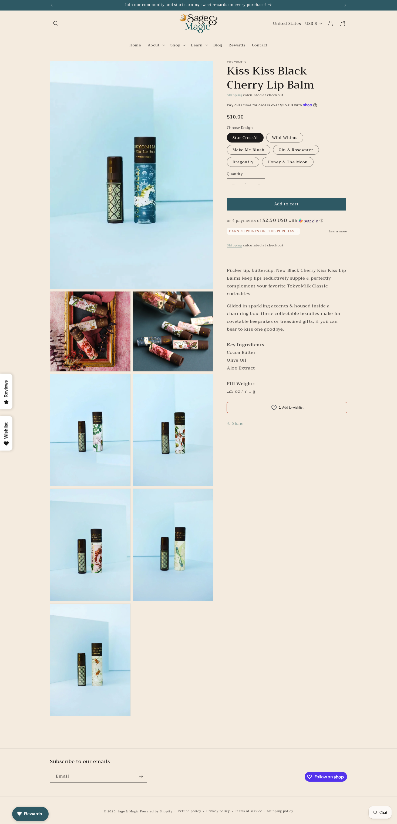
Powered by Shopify (156, 811)
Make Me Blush (249, 150)
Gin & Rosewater (296, 150)
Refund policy (189, 811)
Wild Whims (285, 138)
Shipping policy (280, 811)
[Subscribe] (141, 776)
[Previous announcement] (52, 5)
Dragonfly (243, 162)
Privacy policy (218, 811)
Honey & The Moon (288, 162)
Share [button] (238, 423)
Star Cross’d (245, 138)
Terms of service (248, 811)
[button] (56, 23)
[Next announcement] (345, 5)
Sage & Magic (128, 811)
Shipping (234, 95)
